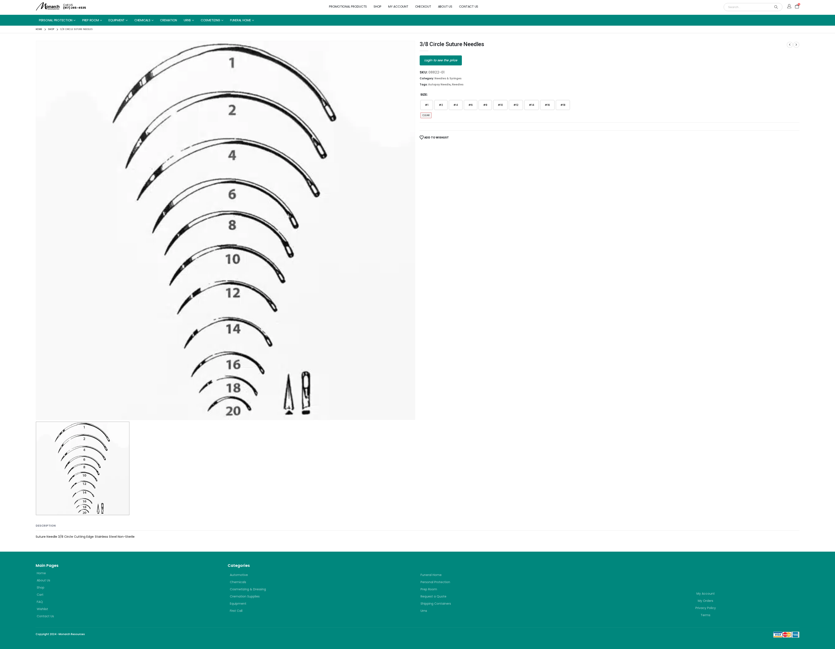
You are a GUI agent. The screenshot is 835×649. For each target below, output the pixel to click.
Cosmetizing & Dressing (248, 589)
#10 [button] (500, 105)
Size (423, 94)
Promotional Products (348, 6)
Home (41, 573)
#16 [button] (547, 105)
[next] (796, 45)
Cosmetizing (210, 20)
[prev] (790, 45)
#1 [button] (426, 105)
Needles (457, 84)
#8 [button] (485, 105)
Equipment (117, 20)
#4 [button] (455, 105)
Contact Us (468, 6)
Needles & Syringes (447, 78)
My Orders (705, 601)
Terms (705, 615)
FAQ (40, 602)
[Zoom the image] (638, 570)
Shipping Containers (436, 603)
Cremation (168, 20)
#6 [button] (470, 105)
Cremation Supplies (245, 596)
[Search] (776, 7)
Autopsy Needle (439, 84)
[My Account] (789, 6)
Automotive (239, 575)
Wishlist (42, 609)
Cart (40, 594)
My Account (398, 6)
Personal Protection (55, 20)
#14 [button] (531, 105)
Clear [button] (426, 115)
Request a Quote (433, 596)
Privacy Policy (705, 608)
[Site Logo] (48, 6)
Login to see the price (440, 60)
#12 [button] (515, 105)
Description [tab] (46, 526)
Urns (187, 20)
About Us (445, 6)
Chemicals (142, 20)
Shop (377, 6)
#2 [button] (441, 105)
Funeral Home (240, 20)
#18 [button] (562, 105)
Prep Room (90, 20)
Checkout (423, 6)
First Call (236, 611)
